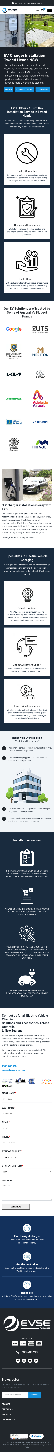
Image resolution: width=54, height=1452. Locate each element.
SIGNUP (34, 1394)
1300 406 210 (9, 1066)
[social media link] (18, 1361)
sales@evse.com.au (13, 1070)
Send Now (16, 1206)
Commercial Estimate (24, 89)
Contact (8, 89)
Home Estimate (42, 89)
